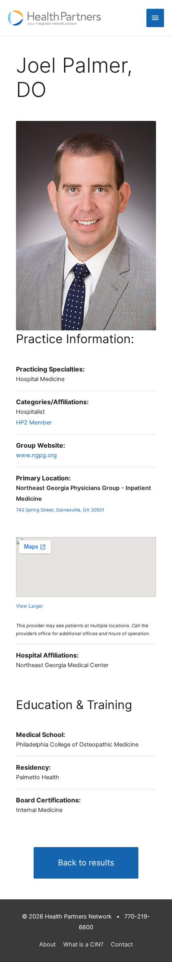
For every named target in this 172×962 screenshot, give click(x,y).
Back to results (86, 862)
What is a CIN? (83, 944)
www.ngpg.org (36, 455)
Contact (122, 944)
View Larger (29, 606)
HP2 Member (34, 422)
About (47, 944)
